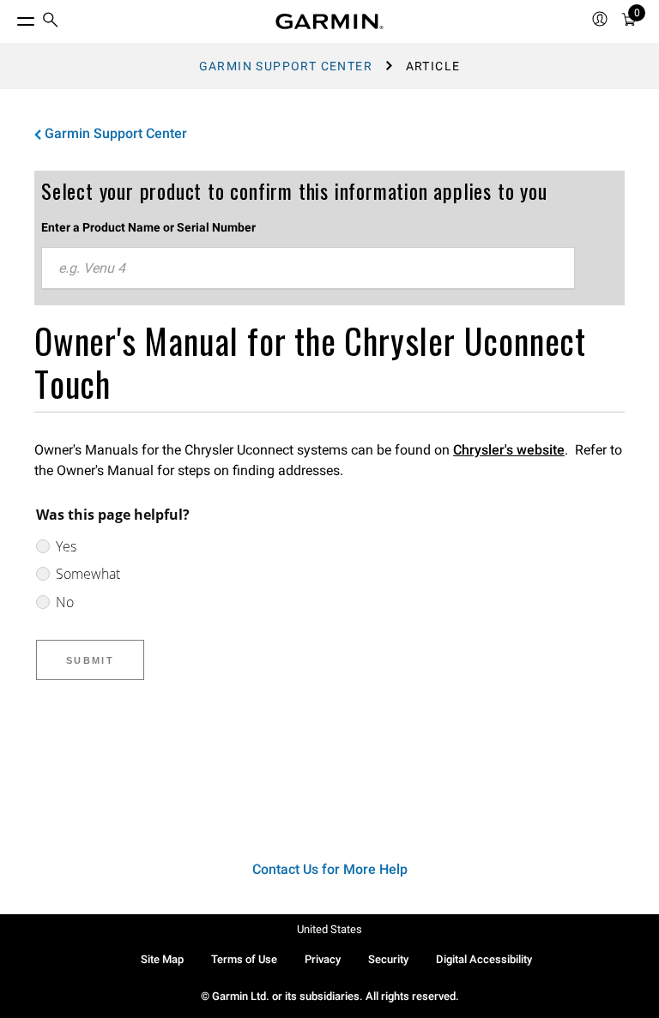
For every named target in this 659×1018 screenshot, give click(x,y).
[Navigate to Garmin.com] (329, 21)
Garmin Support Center (285, 66)
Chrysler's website (509, 450)
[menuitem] (50, 22)
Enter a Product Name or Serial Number (148, 227)
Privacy (323, 959)
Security (388, 959)
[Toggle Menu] (10, 17)
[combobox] (308, 268)
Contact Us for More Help (330, 869)
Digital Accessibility (484, 959)
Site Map (162, 959)
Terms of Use (244, 959)
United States (329, 929)
